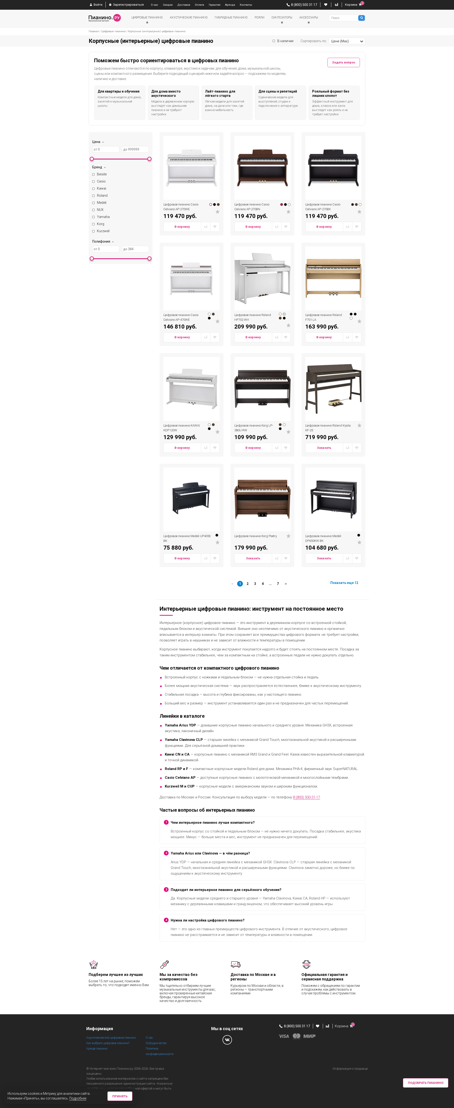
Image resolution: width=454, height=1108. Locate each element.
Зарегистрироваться (128, 4)
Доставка (183, 4)
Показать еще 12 (344, 583)
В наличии (285, 41)
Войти (97, 4)
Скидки (168, 4)
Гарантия (214, 4)
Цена (96, 142)
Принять (119, 1096)
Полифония (101, 241)
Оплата (199, 4)
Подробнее (77, 1098)
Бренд (97, 167)
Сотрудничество (156, 1043)
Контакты (246, 4)
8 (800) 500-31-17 (306, 797)
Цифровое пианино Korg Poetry (255, 536)
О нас (154, 4)
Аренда (230, 4)
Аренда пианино (96, 1048)
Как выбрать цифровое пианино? (107, 1043)
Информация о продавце (350, 1068)
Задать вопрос (343, 62)
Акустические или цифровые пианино (111, 1037)
